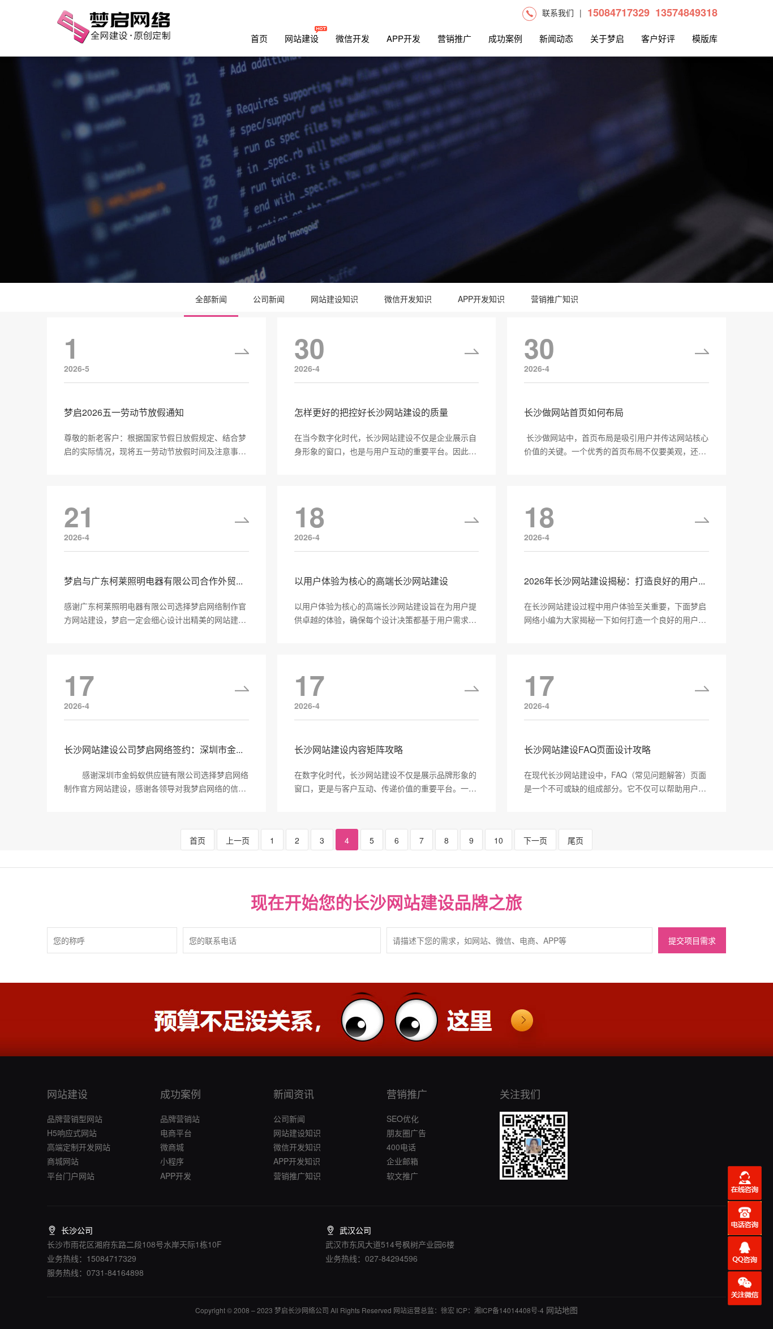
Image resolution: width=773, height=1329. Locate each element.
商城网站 (63, 1161)
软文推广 (402, 1175)
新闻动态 (556, 38)
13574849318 (686, 12)
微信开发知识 (408, 298)
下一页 (535, 840)
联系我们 (558, 12)
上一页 (238, 840)
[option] (386, 170)
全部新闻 (211, 298)
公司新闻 (269, 298)
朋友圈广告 (406, 1132)
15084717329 (618, 12)
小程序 (172, 1161)
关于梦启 (607, 38)
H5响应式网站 (72, 1132)
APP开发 (403, 38)
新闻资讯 (293, 1093)
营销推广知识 (554, 298)
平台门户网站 (71, 1175)
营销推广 (454, 38)
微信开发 (353, 38)
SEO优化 (402, 1118)
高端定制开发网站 (78, 1146)
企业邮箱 (402, 1161)
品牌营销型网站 (74, 1118)
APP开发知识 (481, 298)
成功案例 (505, 38)
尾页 (575, 840)
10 (498, 840)
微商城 (172, 1146)
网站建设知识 (334, 298)
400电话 (401, 1146)
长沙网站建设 (403, 901)
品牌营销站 (180, 1118)
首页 (259, 38)
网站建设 (302, 38)
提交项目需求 (692, 941)
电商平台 (176, 1132)
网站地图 (561, 1309)
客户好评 (658, 38)
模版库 (705, 38)
